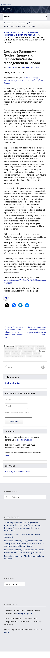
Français (32, 26)
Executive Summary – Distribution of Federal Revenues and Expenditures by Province (24, 551)
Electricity (15, 354)
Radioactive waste (17, 356)
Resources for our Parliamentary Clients (18, 23)
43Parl (7, 354)
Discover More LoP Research (14, 26)
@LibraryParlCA (12, 383)
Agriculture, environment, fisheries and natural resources (22, 33)
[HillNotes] (25, 8)
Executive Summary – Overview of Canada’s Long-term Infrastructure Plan (36, 331)
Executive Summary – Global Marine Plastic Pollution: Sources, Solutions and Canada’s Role (13, 332)
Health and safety (29, 351)
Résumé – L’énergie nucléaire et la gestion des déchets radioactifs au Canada (23, 80)
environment (26, 354)
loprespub (12, 67)
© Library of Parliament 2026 (17, 471)
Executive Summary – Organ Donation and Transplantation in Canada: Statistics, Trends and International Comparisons (24, 543)
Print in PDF (6, 298)
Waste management (34, 356)
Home (6, 32)
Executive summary (26, 349)
